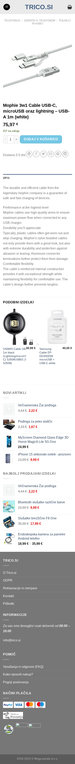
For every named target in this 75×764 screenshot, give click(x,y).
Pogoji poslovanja (16, 682)
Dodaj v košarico (41, 139)
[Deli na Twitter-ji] (43, 154)
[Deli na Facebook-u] (36, 154)
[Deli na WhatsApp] (29, 154)
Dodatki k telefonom (39, 20)
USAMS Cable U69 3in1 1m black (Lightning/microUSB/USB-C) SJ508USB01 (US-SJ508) (19, 356)
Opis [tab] (6, 178)
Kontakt (8, 596)
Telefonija (12, 20)
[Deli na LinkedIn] (65, 154)
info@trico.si (12, 640)
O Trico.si (9, 572)
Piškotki (8, 603)
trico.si (39, 7)
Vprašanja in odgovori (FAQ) (23, 666)
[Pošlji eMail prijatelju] (50, 154)
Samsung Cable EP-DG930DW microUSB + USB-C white (47, 356)
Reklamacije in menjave (20, 588)
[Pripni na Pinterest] (58, 154)
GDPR (7, 580)
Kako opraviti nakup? (18, 674)
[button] (6, 7)
